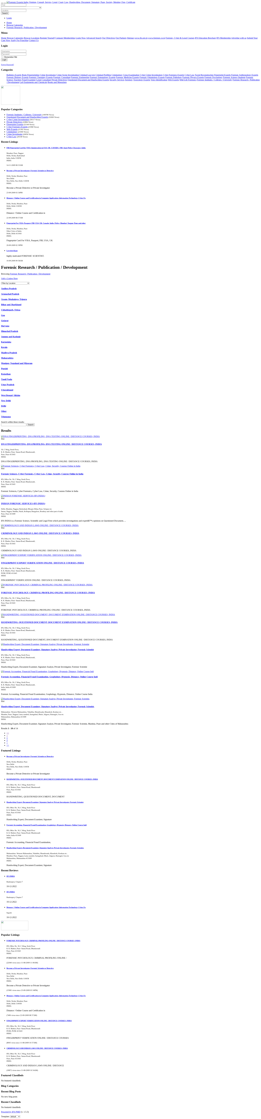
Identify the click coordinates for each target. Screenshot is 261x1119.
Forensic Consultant (61, 77)
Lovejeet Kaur (12, 251)
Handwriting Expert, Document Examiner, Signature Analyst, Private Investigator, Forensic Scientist (47, 649)
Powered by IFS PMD (10, 1112)
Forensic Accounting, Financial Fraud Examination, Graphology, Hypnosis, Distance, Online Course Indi (49, 677)
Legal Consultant (43, 80)
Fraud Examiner (29, 80)
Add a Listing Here (9, 278)
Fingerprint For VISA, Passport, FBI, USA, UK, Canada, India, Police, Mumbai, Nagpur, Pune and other (46, 223)
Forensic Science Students (234, 77)
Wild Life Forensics (187, 80)
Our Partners (121, 38)
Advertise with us (238, 38)
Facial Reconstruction (204, 75)
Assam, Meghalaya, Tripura (14, 299)
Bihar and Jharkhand (11, 304)
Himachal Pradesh (9, 331)
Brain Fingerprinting (30, 75)
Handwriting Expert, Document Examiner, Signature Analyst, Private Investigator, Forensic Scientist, (47, 706)
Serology (129, 80)
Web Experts (173, 80)
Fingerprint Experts (222, 75)
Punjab (4, 368)
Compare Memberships (65, 38)
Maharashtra (7, 358)
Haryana (5, 326)
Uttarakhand (7, 390)
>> (8, 745)
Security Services (117, 80)
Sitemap (130, 38)
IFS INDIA (11, 876)
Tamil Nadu (6, 379)
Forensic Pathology (173, 77)
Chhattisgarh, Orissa (10, 310)
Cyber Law (189, 75)
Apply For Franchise (19, 40)
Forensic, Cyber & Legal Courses (180, 38)
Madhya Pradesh (9, 353)
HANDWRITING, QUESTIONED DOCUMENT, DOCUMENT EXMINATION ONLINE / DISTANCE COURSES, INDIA (59, 622)
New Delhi (6, 400)
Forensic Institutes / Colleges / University (214, 80)
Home (9, 22)
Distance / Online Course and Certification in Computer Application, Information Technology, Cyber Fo (46, 198)
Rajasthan (6, 374)
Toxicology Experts (141, 80)
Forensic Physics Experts (193, 77)
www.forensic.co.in (156, 38)
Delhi (3, 406)
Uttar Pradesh (7, 384)
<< (8, 733)
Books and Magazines (57, 82)
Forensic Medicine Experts (127, 77)
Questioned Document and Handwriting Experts (88, 80)
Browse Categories (15, 38)
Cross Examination (131, 75)
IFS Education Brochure (205, 38)
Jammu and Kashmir (11, 336)
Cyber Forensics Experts (173, 75)
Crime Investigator (48, 75)
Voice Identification (159, 80)
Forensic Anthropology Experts (244, 75)
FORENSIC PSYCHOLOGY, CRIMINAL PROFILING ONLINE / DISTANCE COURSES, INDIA (48, 593)
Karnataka (6, 342)
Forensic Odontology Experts (152, 77)
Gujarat (4, 320)
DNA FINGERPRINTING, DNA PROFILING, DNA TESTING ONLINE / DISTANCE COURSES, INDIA (51, 444)
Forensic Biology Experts (17, 77)
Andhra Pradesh (9, 288)
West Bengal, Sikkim (10, 395)
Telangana (6, 417)
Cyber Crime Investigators (151, 75)
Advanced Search (93, 38)
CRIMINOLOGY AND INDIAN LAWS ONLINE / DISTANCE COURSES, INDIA (40, 533)
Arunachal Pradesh (10, 294)
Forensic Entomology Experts (102, 77)
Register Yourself (47, 38)
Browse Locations (31, 38)
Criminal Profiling (103, 75)
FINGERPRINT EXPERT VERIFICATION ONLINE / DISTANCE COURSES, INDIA (42, 563)
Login (9, 18)
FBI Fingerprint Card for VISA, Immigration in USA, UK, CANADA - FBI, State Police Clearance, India (46, 148)
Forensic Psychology (213, 77)
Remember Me (10, 57)
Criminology (117, 75)
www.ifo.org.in (141, 38)
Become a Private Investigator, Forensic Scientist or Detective (30, 171)
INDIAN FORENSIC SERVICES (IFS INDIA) (23, 503)
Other (4, 411)
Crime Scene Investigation (67, 75)
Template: (5, 1116)
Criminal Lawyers (87, 75)
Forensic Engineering (80, 77)
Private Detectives (59, 80)
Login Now (81, 38)
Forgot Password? (7, 65)
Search (5, 13)
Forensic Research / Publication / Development (30, 274)
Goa (3, 315)
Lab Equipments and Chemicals (33, 82)
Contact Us (34, 40)
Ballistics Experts (14, 75)
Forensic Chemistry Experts (41, 77)
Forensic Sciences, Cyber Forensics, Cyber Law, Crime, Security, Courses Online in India (42, 474)
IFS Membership (223, 38)
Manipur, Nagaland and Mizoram (16, 363)
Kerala (4, 347)
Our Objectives (108, 38)
